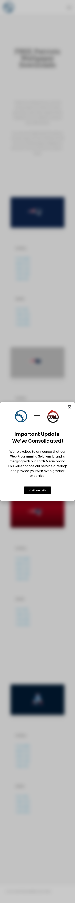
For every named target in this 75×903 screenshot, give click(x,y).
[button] (69, 407)
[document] (37, 451)
